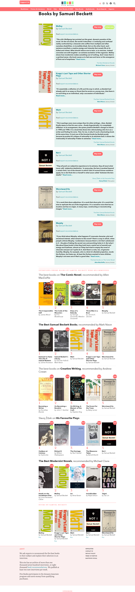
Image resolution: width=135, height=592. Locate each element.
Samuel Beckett (65, 29)
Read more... (81, 59)
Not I (58, 153)
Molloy (59, 26)
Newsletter (89, 549)
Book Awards (101, 9)
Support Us (24, 2)
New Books (79, 9)
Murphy (59, 223)
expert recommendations (69, 34)
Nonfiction (24, 9)
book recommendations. (38, 567)
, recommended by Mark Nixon (75, 325)
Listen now (109, 27)
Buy (40, 537)
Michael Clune (100, 65)
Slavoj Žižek (103, 181)
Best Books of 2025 (66, 9)
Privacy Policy (90, 553)
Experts (111, 9)
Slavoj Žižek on (103, 178)
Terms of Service (91, 556)
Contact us (89, 551)
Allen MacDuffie (100, 262)
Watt (58, 110)
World (49, 9)
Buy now (97, 27)
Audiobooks (90, 9)
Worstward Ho (63, 189)
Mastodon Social (91, 558)
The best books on (102, 260)
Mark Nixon (101, 101)
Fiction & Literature (38, 9)
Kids (55, 9)
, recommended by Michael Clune (74, 461)
